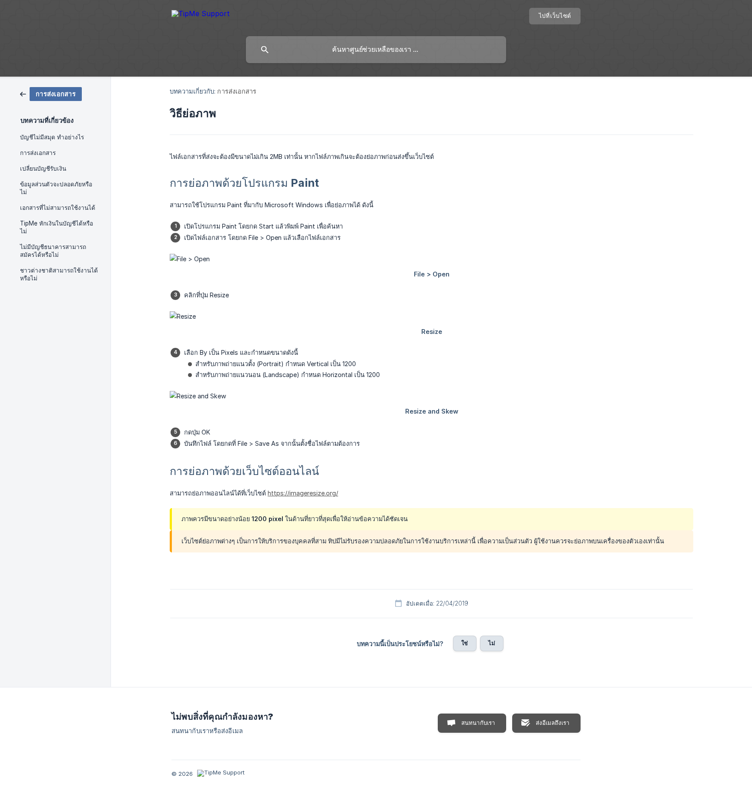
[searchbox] (376, 49)
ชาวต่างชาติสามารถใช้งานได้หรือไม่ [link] (59, 274)
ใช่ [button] (464, 643)
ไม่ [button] (491, 643)
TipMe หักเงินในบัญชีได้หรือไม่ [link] (56, 227)
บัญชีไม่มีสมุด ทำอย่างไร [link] (52, 137)
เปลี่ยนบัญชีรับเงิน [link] (43, 168)
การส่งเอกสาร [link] (38, 152)
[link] (51, 93)
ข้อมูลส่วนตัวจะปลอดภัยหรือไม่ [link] (56, 188)
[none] (200, 15)
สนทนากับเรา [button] (478, 722)
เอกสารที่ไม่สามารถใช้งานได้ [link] (57, 207)
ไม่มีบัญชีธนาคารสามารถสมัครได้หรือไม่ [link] (53, 250)
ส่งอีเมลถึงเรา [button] (552, 722)
